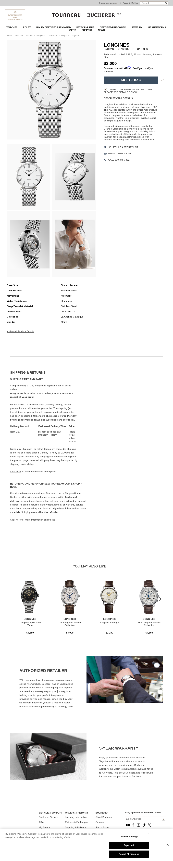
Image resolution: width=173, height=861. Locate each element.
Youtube (128, 825)
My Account (125, 3)
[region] (86, 845)
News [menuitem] (101, 30)
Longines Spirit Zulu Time (30, 624)
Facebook (133, 825)
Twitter (149, 825)
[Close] (167, 844)
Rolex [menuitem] (27, 27)
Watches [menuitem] (12, 27)
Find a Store (102, 827)
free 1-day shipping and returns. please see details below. (128, 91)
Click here (15, 471)
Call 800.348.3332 (119, 159)
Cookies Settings (129, 836)
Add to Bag (131, 80)
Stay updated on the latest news (143, 812)
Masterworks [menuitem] (157, 27)
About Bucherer (103, 817)
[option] (28, 177)
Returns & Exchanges (76, 822)
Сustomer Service (48, 817)
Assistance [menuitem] (111, 3)
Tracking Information (76, 817)
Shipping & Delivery (75, 827)
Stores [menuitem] (102, 3)
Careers (99, 822)
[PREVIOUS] (15, 89)
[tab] (48, 372)
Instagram (138, 825)
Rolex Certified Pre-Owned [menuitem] (53, 27)
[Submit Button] (163, 818)
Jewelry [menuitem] (137, 27)
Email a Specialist (119, 153)
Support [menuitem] (87, 30)
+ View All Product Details (20, 331)
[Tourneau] (86, 14)
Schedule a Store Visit (123, 147)
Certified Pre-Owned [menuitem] (113, 27)
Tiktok (144, 825)
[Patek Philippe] (15, 20)
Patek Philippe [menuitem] (85, 27)
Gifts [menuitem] (73, 30)
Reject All (129, 845)
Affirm (42, 822)
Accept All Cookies (129, 854)
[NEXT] (87, 89)
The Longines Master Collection (69, 624)
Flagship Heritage (109, 622)
